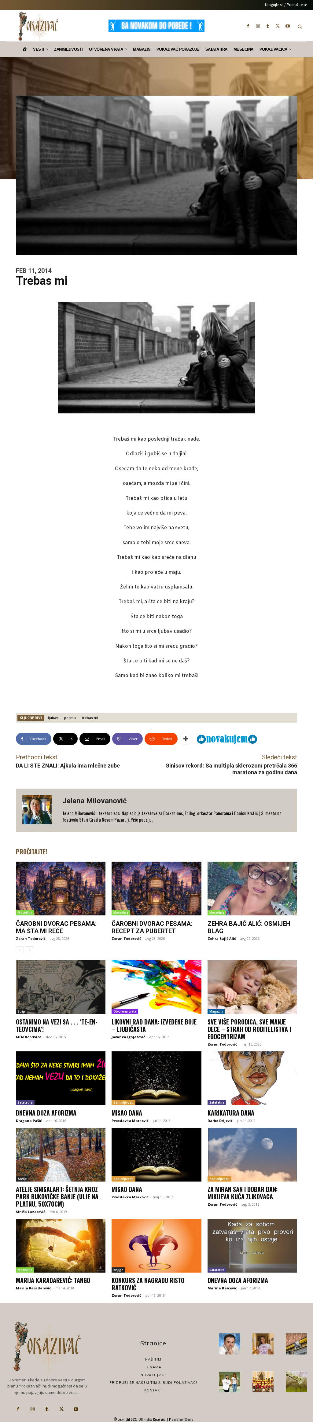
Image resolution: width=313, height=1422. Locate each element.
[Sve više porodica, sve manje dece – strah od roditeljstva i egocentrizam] (252, 987)
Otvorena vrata (124, 1011)
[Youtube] (287, 26)
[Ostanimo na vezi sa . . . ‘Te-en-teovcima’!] (60, 987)
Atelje (22, 1179)
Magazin (216, 1011)
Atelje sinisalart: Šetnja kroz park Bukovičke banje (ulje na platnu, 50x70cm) (57, 1196)
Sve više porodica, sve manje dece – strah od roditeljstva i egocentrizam (249, 1029)
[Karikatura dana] (252, 1078)
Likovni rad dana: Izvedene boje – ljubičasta (154, 1025)
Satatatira (25, 1102)
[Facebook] (248, 26)
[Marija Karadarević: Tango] (60, 1246)
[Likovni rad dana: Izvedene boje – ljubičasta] (156, 987)
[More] (185, 739)
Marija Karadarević (33, 1288)
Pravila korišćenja (180, 1419)
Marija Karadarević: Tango (53, 1280)
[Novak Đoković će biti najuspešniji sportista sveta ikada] (229, 1343)
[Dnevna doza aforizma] (60, 1078)
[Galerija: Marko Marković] (296, 1381)
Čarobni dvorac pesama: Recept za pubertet (152, 927)
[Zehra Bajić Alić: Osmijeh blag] (252, 888)
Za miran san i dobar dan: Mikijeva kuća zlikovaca (243, 1193)
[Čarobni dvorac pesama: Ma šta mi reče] (60, 888)
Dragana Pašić (29, 1120)
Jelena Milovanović (94, 801)
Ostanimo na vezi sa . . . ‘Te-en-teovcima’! (57, 1025)
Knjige (118, 1270)
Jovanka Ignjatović (128, 1037)
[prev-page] (20, 950)
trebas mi (90, 717)
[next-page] (29, 950)
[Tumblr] (267, 26)
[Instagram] (258, 26)
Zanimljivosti (123, 1102)
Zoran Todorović (31, 938)
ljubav (53, 717)
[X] (277, 26)
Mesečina (25, 913)
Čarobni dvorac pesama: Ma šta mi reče (56, 927)
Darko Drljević (220, 1120)
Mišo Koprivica (29, 1037)
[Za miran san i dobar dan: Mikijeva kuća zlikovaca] (252, 1155)
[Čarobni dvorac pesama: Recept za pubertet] (156, 888)
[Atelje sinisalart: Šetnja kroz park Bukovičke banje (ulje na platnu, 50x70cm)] (60, 1155)
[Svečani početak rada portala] (263, 1381)
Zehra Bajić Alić (222, 938)
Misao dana (127, 1112)
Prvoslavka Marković (130, 1120)
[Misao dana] (156, 1078)
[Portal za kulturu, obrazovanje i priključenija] (38, 26)
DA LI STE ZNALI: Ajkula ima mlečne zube (68, 765)
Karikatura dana (231, 1112)
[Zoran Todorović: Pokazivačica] (296, 1343)
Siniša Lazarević (30, 1211)
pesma (70, 717)
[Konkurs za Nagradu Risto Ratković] (156, 1246)
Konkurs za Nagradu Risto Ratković (148, 1284)
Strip (21, 1011)
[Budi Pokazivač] (229, 1381)
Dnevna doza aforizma (46, 1112)
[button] (300, 26)
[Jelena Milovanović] (39, 810)
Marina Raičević (222, 1288)
